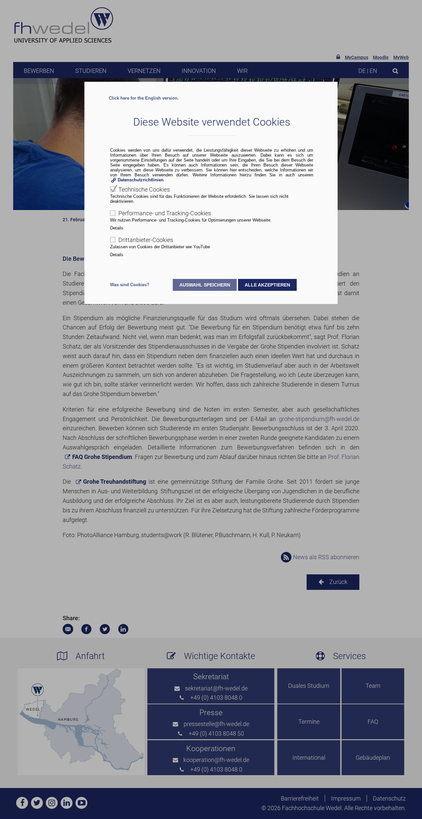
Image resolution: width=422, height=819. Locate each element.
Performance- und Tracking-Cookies (164, 213)
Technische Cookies (144, 189)
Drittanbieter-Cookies (145, 239)
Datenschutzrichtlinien (141, 179)
